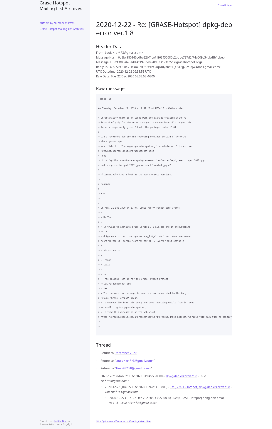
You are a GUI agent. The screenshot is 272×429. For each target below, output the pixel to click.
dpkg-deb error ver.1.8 (181, 376)
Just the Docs (60, 421)
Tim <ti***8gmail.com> (133, 368)
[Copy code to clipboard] (227, 98)
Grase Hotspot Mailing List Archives (61, 5)
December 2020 (126, 353)
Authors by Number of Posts (57, 23)
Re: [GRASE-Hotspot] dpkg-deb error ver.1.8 (200, 387)
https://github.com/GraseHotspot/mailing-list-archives (123, 421)
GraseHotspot (225, 5)
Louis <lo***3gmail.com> (135, 361)
